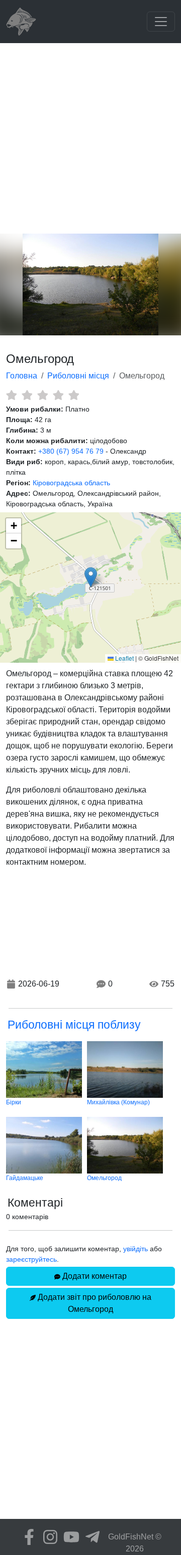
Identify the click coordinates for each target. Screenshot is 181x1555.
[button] (90, 577)
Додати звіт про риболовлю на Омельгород (93, 1303)
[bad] (11, 395)
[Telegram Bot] (90, 1537)
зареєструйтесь (31, 1259)
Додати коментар (93, 1276)
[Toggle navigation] (161, 22)
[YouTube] (68, 1537)
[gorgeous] (73, 395)
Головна (21, 375)
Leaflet (124, 658)
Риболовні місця (78, 375)
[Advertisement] (90, 138)
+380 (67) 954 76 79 (71, 451)
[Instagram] (47, 1537)
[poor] (27, 395)
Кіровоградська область (71, 483)
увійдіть (135, 1249)
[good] (58, 395)
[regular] (42, 395)
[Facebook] (26, 1537)
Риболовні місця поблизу (74, 1024)
